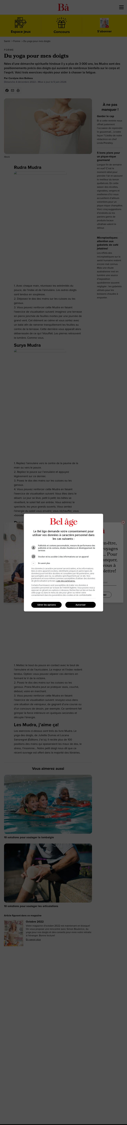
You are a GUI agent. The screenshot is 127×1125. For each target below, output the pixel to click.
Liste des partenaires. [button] (65, 581)
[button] (63, 563)
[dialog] (63, 562)
